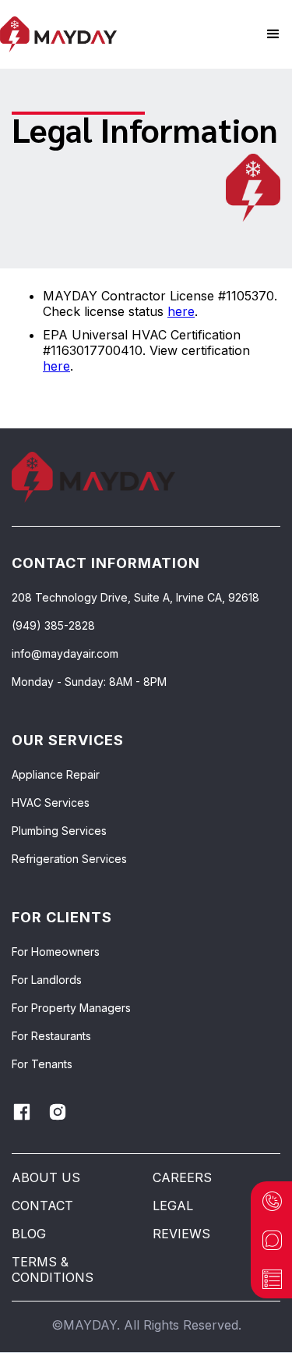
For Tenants (42, 1064)
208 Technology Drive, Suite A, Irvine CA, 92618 (135, 597)
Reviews (181, 1233)
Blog (29, 1233)
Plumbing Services (59, 831)
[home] (58, 34)
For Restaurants (51, 1036)
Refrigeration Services (69, 859)
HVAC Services (51, 803)
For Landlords (47, 980)
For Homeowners (56, 952)
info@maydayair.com (65, 654)
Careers (182, 1177)
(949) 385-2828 (53, 626)
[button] (273, 34)
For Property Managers (71, 1008)
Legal (173, 1205)
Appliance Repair (56, 775)
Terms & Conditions (52, 1269)
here (181, 311)
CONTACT (42, 1205)
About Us (46, 1177)
